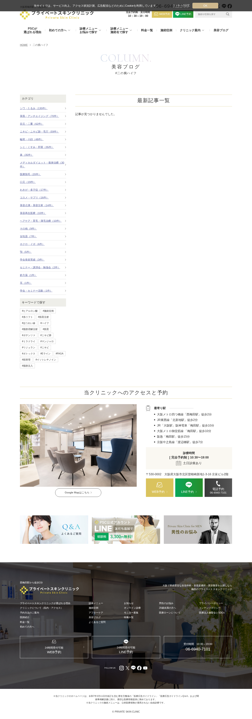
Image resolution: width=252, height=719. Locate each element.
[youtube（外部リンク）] (145, 668)
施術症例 (166, 30)
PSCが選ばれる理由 (32, 30)
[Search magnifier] (227, 14)
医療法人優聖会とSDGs (212, 612)
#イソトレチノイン (46, 359)
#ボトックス (28, 353)
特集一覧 (129, 617)
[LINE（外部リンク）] (126, 529)
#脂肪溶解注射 (30, 329)
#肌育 (46, 329)
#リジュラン (28, 347)
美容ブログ (221, 30)
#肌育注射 (43, 317)
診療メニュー (96, 603)
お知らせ (129, 603)
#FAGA (59, 353)
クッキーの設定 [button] (181, 5)
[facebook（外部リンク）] (139, 668)
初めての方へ (27, 626)
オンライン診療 (132, 607)
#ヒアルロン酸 (30, 311)
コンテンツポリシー (210, 607)
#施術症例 (48, 311)
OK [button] (205, 5)
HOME (24, 44)
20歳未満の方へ (167, 607)
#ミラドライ (28, 341)
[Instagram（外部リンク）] (121, 668)
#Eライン (45, 353)
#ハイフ (44, 323)
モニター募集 (131, 612)
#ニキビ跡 (45, 335)
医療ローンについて (170, 612)
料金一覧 (147, 30)
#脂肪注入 (27, 365)
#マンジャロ (47, 341)
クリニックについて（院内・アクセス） (41, 607)
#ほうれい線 (28, 323)
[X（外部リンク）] (127, 668)
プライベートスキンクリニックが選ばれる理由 (45, 603)
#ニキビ (44, 347)
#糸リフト (27, 317)
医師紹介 (25, 617)
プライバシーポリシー (211, 603)
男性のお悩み (166, 603)
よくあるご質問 (97, 622)
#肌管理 (26, 359)
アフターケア (96, 612)
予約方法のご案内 (29, 612)
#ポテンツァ (28, 335)
